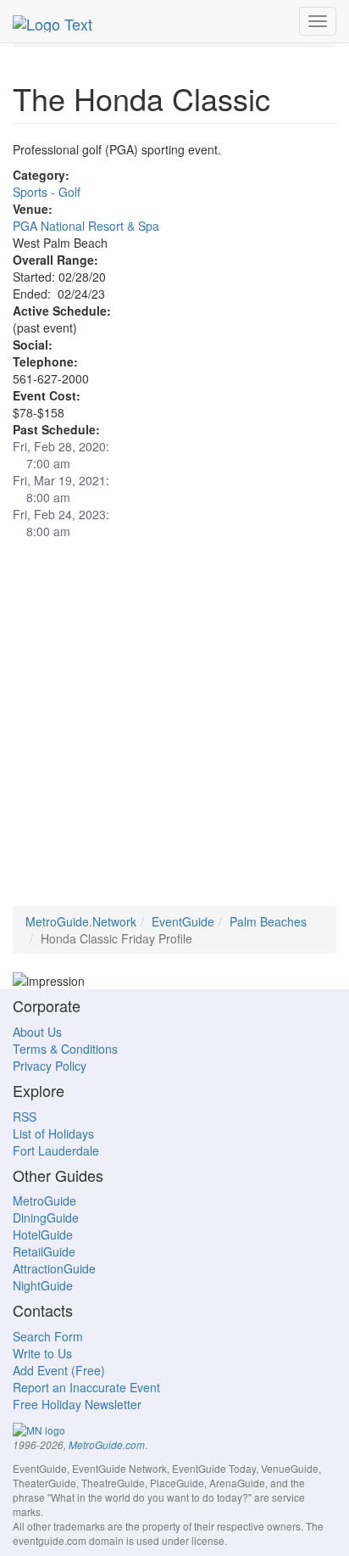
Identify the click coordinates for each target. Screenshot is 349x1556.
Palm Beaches (268, 921)
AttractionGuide (54, 1268)
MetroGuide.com (107, 1445)
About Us (37, 1031)
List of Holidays (53, 1133)
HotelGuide (43, 1234)
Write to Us (42, 1353)
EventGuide (183, 921)
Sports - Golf (46, 191)
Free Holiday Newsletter (77, 1404)
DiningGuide (46, 1217)
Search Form (48, 1336)
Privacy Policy (49, 1065)
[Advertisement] (174, 731)
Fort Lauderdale (56, 1150)
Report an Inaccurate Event (86, 1387)
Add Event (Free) (59, 1370)
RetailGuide (44, 1251)
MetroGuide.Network (80, 921)
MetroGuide (44, 1200)
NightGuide (43, 1285)
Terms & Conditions (65, 1048)
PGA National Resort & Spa (86, 225)
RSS (24, 1116)
